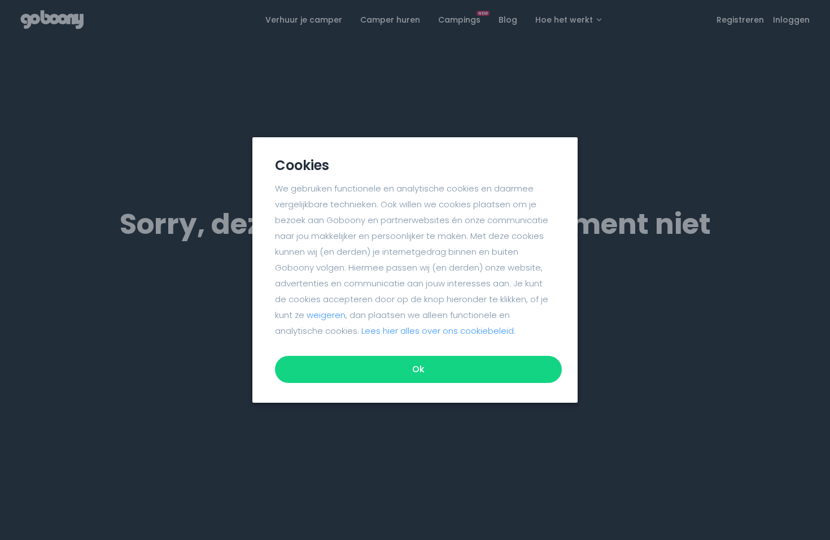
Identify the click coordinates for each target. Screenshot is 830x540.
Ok (418, 369)
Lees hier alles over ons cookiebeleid (437, 331)
